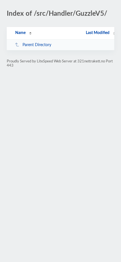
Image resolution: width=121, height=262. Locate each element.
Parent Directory (37, 45)
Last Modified (97, 33)
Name (20, 33)
